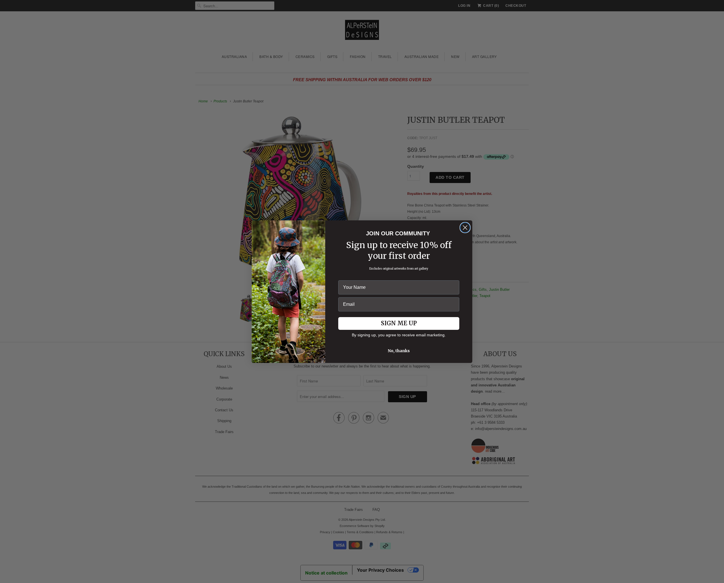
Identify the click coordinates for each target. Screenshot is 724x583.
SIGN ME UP (399, 323)
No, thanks (399, 350)
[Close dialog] (465, 228)
